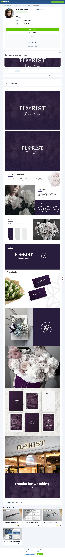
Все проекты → (59, 507)
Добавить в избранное (33, 34)
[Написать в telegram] (31, 37)
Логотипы (18, 71)
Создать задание (32, 32)
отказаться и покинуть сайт (29, 554)
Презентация (32, 75)
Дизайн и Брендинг (8, 52)
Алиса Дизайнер (22, 9)
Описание (13, 75)
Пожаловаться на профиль (33, 46)
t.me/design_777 (33, 42)
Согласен (40, 554)
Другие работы (52, 75)
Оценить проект (9, 502)
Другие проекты (8, 507)
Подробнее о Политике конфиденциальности (35, 551)
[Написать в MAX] (34, 37)
